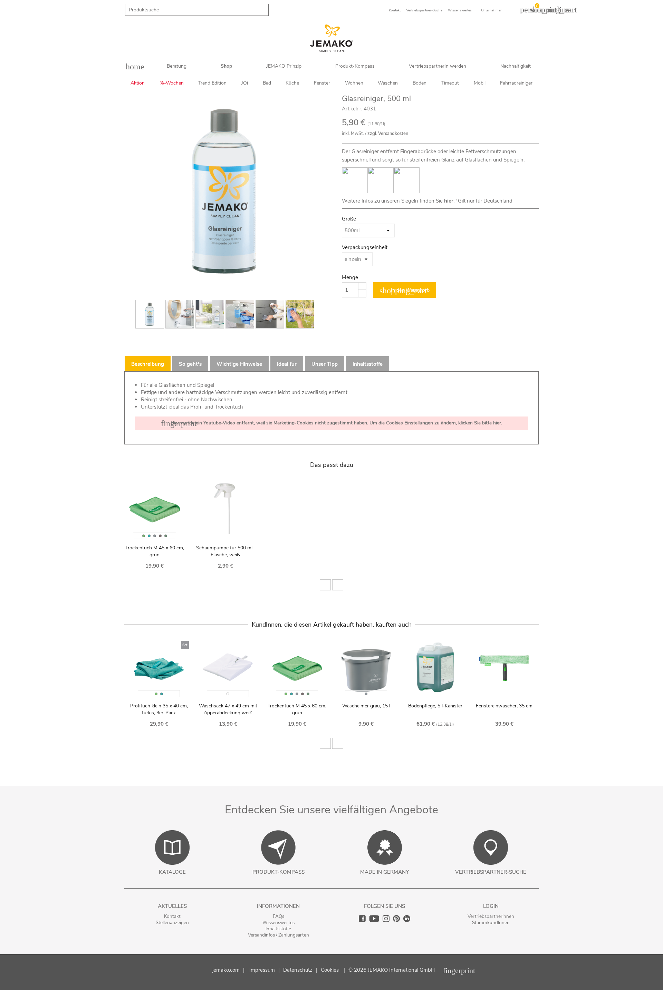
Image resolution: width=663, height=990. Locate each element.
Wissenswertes (278, 922)
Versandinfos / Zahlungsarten (278, 935)
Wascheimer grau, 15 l (366, 706)
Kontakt (172, 916)
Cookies (330, 970)
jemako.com (226, 970)
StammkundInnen (491, 922)
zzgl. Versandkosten (387, 133)
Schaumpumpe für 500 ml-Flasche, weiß (225, 551)
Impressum (262, 970)
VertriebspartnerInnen (491, 916)
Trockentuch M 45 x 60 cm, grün (154, 551)
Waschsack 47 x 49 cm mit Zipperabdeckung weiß (228, 709)
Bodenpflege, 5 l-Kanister (435, 706)
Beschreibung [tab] (147, 364)
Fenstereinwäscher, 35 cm (504, 706)
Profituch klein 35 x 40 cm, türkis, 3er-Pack (159, 709)
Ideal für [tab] (287, 364)
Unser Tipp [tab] (324, 364)
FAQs (278, 916)
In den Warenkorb (404, 290)
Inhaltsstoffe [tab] (368, 364)
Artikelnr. (352, 109)
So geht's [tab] (190, 364)
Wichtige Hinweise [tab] (239, 364)
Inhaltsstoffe (278, 928)
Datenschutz (298, 970)
